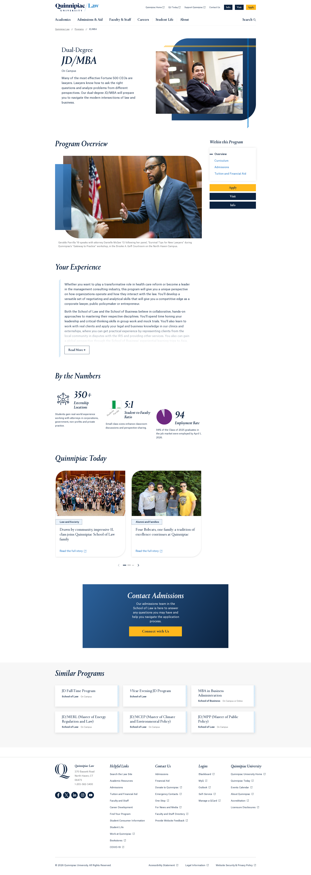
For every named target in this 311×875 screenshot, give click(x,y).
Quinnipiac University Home (248, 774)
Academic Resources (121, 781)
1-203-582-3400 (84, 784)
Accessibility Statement (163, 865)
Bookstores (118, 841)
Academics (63, 20)
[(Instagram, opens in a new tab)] (82, 795)
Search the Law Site (121, 774)
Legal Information (197, 865)
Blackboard (206, 774)
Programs (79, 29)
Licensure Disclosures (245, 807)
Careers (143, 20)
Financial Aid (162, 781)
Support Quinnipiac (194, 7)
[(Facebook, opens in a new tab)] (58, 795)
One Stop (162, 801)
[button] (138, 565)
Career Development (121, 807)
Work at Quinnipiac (122, 834)
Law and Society (69, 522)
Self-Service (207, 794)
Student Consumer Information (127, 821)
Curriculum (221, 161)
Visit (233, 196)
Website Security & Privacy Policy (236, 865)
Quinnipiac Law (62, 29)
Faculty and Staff (119, 801)
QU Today (174, 7)
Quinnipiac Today (242, 781)
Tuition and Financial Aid (230, 173)
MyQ (203, 781)
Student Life (164, 20)
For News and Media (168, 807)
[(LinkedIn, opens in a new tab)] (74, 795)
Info (243, 205)
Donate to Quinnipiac (168, 787)
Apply (233, 187)
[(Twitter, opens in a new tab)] (66, 795)
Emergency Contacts (168, 794)
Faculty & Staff (120, 20)
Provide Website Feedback (171, 821)
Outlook (205, 787)
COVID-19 (117, 847)
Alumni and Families (147, 522)
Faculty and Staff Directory (171, 814)
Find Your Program (120, 814)
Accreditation (240, 801)
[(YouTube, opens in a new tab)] (90, 795)
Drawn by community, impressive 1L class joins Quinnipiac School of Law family (87, 534)
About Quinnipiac (242, 794)
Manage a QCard (209, 801)
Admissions (221, 167)
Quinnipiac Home (155, 7)
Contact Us (214, 7)
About (184, 20)
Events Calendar (241, 787)
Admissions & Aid (90, 20)
